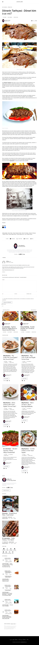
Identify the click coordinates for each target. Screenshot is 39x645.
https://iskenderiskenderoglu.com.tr (8, 269)
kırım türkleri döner (28, 234)
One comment (10, 17)
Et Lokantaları (5, 542)
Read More (6, 378)
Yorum (3, 279)
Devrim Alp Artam (7, 20)
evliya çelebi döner (12, 234)
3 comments (6, 362)
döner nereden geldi (17, 233)
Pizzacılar (10, 517)
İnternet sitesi (29, 293)
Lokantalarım (4, 517)
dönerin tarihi (5, 234)
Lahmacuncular (8, 571)
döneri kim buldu (25, 233)
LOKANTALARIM (19, 1)
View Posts (6, 490)
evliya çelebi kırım (20, 234)
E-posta (15, 293)
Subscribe (13, 623)
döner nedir (10, 233)
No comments (29, 361)
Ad (2, 293)
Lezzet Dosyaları (8, 561)
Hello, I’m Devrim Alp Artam (11, 480)
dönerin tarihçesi (32, 233)
